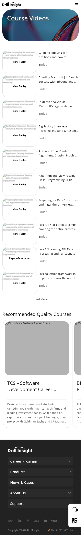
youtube (54, 521)
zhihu (19, 521)
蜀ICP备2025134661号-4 (62, 530)
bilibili (36, 521)
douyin (28, 521)
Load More (41, 299)
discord (45, 521)
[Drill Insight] (11, 4)
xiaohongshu (10, 521)
